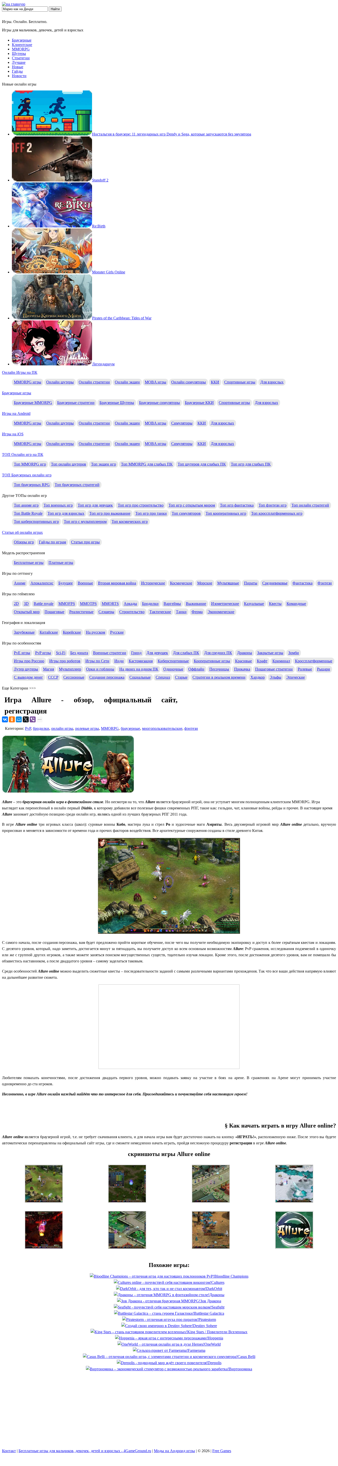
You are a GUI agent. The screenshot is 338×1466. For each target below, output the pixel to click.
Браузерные (21, 40)
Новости (19, 76)
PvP (28, 728)
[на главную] (13, 4)
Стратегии (21, 58)
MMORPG (21, 49)
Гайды (17, 71)
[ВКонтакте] (5, 719)
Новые (17, 67)
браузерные (130, 728)
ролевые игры (87, 728)
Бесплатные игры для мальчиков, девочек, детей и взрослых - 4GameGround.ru (85, 1451)
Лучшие (18, 62)
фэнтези (191, 728)
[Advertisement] (169, 1108)
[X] (26, 719)
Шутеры (19, 53)
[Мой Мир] (19, 719)
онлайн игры (62, 728)
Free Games (221, 1451)
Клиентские (22, 45)
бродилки (41, 728)
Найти (55, 9)
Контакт (9, 1451)
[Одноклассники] (12, 719)
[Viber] (33, 719)
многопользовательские (162, 728)
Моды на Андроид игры (174, 1451)
